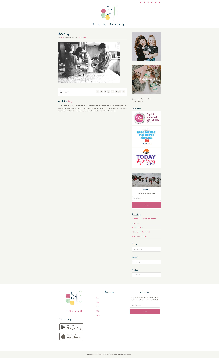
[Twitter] (75, 311)
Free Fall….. (136, 223)
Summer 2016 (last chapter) (141, 232)
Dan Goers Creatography (115, 354)
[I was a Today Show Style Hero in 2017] (146, 149)
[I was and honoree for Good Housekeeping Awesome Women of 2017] (146, 127)
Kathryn (62, 38)
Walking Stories (138, 227)
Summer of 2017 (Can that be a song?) (144, 219)
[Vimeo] (78, 311)
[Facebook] (67, 311)
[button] (123, 24)
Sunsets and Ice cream (140, 236)
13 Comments (82, 38)
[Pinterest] (72, 311)
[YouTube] (81, 311)
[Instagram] (70, 311)
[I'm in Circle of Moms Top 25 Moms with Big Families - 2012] (146, 112)
